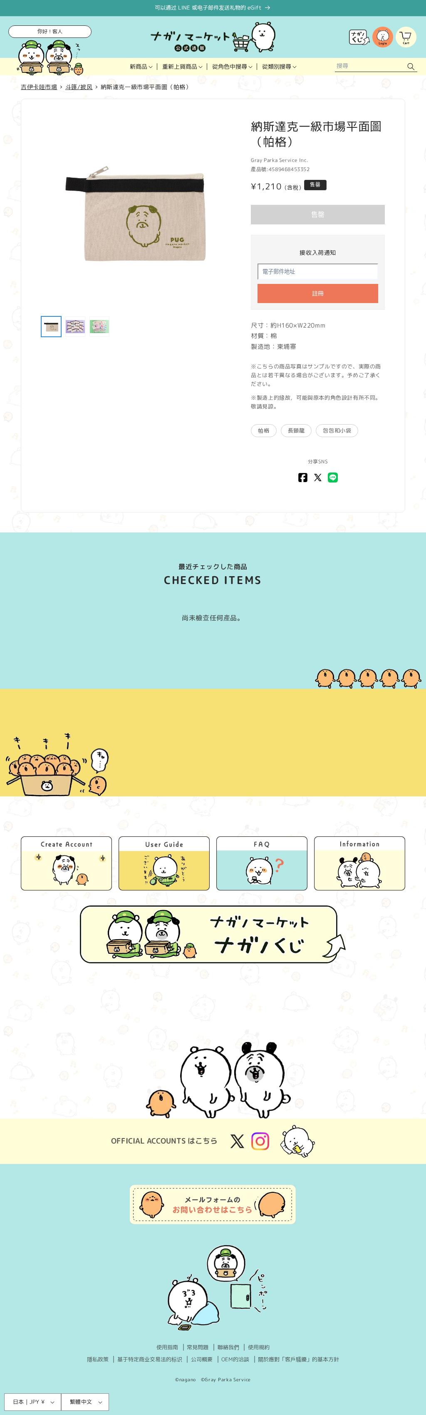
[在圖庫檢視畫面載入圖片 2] (75, 326)
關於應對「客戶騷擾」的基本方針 (298, 1359)
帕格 (263, 430)
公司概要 (202, 1359)
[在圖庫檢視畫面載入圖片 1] (51, 326)
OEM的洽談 (235, 1359)
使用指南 (167, 1347)
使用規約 (259, 1347)
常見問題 (197, 1347)
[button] (141, 66)
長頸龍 (296, 430)
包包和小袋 (337, 430)
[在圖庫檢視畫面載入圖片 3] (99, 326)
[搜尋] (411, 67)
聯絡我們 (228, 1347)
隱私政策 (98, 1359)
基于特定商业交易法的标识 (149, 1359)
